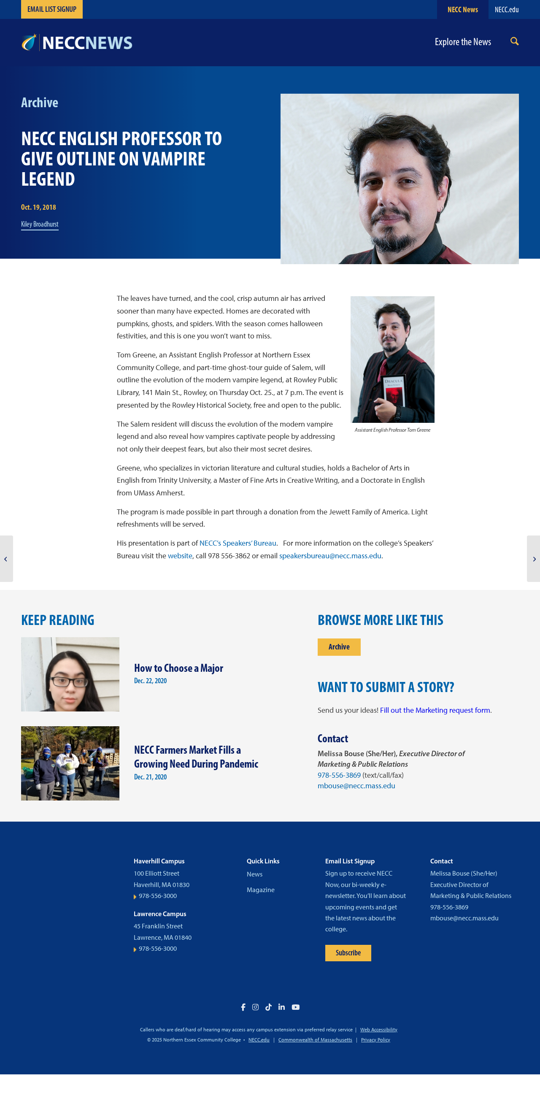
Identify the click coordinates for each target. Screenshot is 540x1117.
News (254, 874)
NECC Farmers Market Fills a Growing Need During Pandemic (196, 757)
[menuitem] (514, 43)
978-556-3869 (339, 775)
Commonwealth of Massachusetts (315, 1040)
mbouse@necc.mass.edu (356, 785)
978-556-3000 (158, 896)
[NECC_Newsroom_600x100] (76, 42)
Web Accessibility (378, 1030)
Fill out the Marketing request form (435, 710)
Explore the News (463, 42)
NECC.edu (507, 9)
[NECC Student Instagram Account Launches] (6, 559)
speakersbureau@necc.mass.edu (330, 555)
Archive (339, 647)
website (180, 555)
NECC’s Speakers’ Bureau (238, 543)
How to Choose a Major (178, 668)
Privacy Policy (375, 1040)
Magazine (261, 890)
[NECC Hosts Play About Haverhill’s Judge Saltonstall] (533, 559)
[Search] (514, 43)
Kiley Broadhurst (40, 224)
